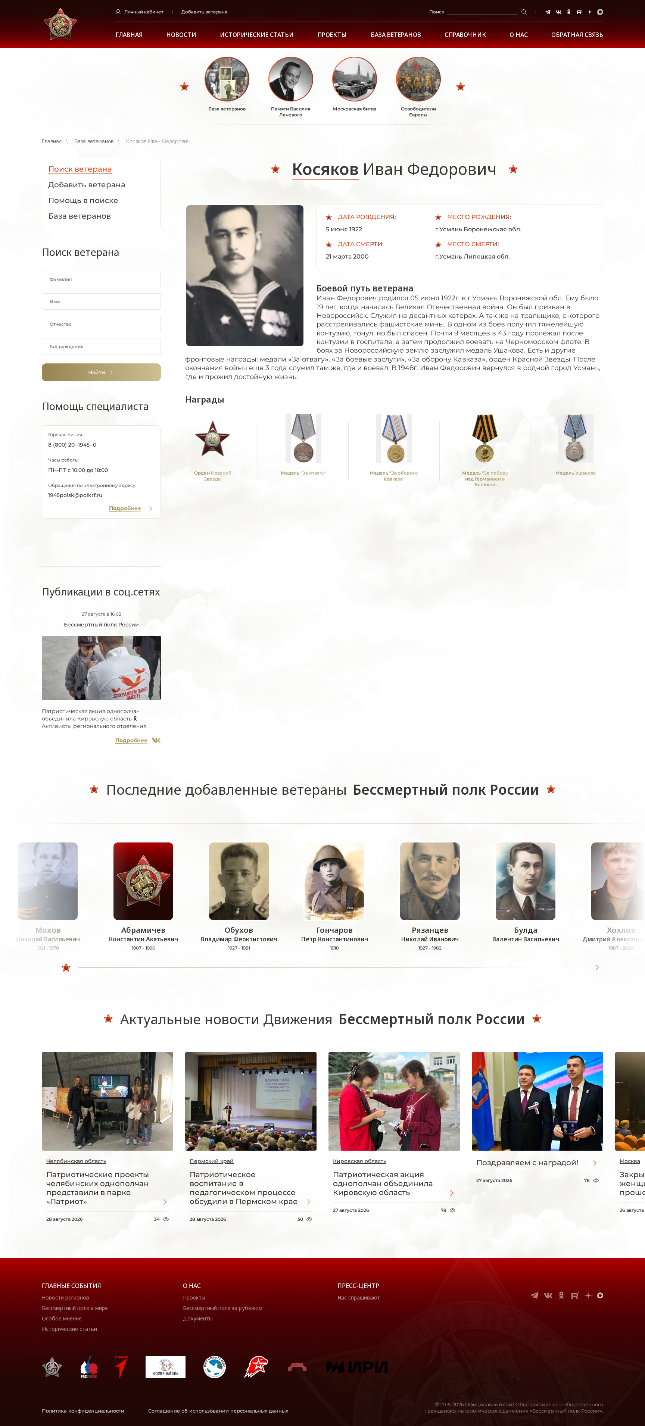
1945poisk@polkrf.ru (75, 495)
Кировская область (359, 1161)
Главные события (71, 1285)
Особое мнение (62, 1318)
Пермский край (212, 1161)
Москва (630, 1161)
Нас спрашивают (358, 1297)
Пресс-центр (358, 1285)
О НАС (519, 35)
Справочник (465, 35)
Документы (198, 1318)
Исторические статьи (257, 35)
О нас (192, 1285)
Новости (181, 35)
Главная (129, 35)
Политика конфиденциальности (83, 1411)
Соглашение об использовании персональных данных (218, 1411)
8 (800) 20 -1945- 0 (72, 444)
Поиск (436, 12)
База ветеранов (396, 35)
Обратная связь (577, 35)
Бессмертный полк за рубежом (222, 1307)
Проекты (332, 35)
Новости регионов (65, 1297)
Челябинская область (76, 1161)
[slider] (66, 967)
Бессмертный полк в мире (75, 1307)
